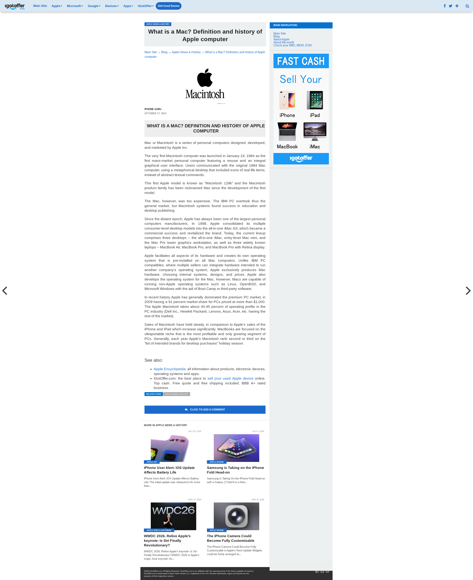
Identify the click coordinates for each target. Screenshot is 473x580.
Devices (111, 6)
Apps (127, 6)
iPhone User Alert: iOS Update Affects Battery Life (169, 470)
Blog (276, 36)
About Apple (281, 39)
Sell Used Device (168, 5)
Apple (56, 6)
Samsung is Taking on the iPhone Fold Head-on (235, 470)
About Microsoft (283, 42)
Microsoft (74, 6)
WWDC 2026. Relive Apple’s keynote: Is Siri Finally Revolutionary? (167, 540)
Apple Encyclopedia (170, 369)
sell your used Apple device (230, 378)
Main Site (40, 6)
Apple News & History (176, 394)
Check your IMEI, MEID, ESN (292, 45)
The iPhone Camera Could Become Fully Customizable (230, 538)
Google (93, 6)
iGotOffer (145, 6)
